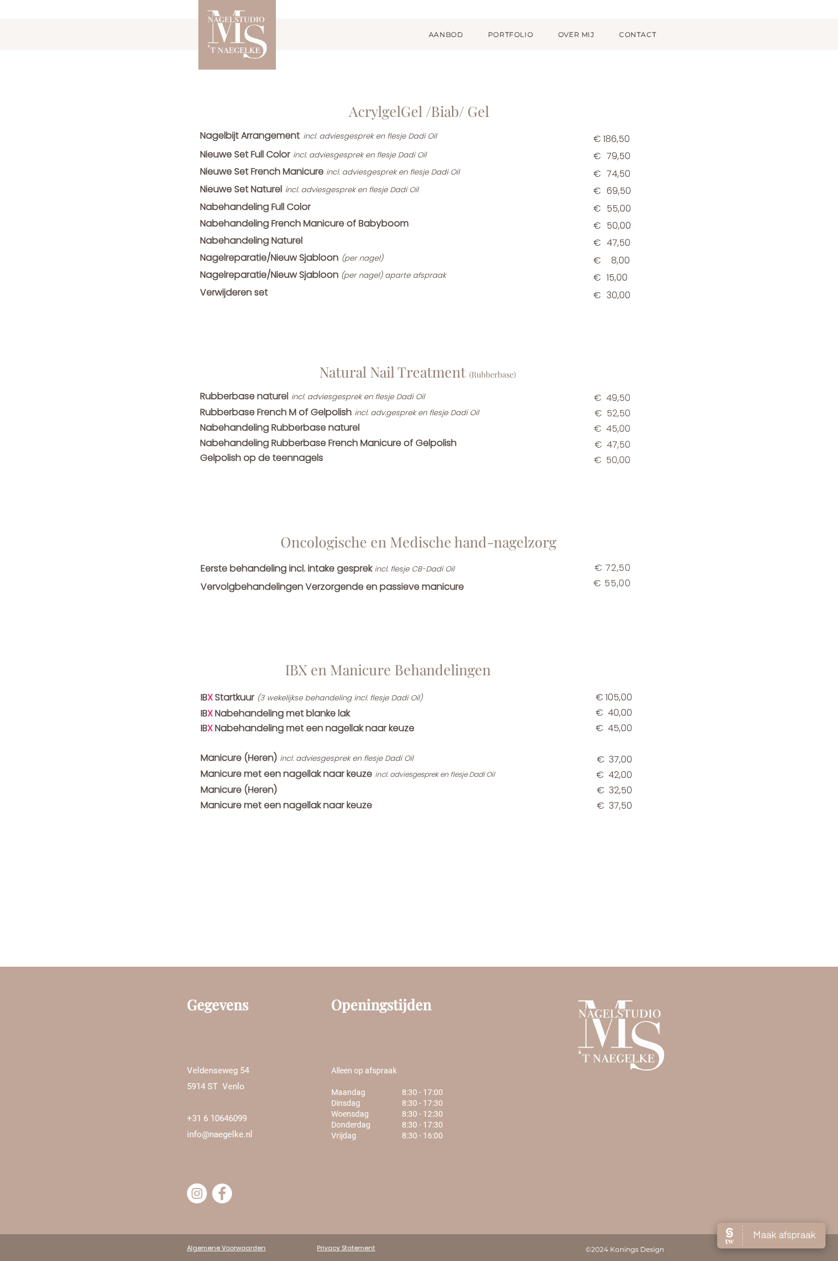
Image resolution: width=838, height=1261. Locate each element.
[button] (445, 34)
